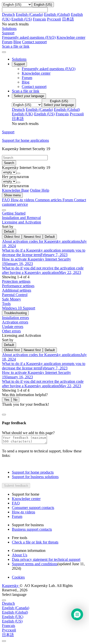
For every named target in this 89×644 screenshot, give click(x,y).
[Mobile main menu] (4, 52)
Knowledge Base (15, 190)
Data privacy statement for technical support (46, 559)
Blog (17, 42)
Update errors (12, 326)
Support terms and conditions (34, 564)
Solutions (19, 59)
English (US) (21, 19)
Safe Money (11, 299)
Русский (54, 19)
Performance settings (18, 286)
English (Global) (57, 14)
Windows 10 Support (18, 308)
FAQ (16, 503)
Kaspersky (11, 586)
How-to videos (23, 200)
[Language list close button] (4, 600)
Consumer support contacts (33, 507)
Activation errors (15, 322)
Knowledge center (71, 37)
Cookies (18, 577)
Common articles (49, 200)
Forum (7, 42)
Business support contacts (32, 529)
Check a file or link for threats (35, 542)
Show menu (12, 195)
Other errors (11, 331)
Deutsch (8, 14)
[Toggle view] (4, 210)
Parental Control (14, 295)
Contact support (34, 42)
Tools (6, 304)
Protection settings (16, 281)
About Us (19, 555)
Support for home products (33, 472)
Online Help (39, 190)
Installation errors (15, 318)
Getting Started (13, 213)
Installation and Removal (21, 218)
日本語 (68, 19)
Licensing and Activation (21, 222)
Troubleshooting (15, 313)
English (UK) (22, 114)
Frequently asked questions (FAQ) (29, 37)
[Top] (4, 641)
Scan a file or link (25, 91)
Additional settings (16, 290)
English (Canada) (29, 14)
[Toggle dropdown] (18, 173)
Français (39, 19)
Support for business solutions (35, 477)
